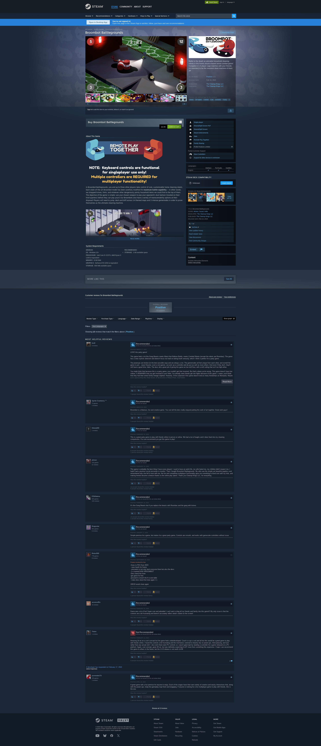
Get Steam (217, 723)
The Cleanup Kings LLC (215, 84)
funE (93, 343)
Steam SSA (158, 727)
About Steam (158, 723)
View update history (196, 230)
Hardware (178, 732)
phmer (94, 460)
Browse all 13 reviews (159, 708)
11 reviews (95, 464)
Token (94, 631)
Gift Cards (157, 740)
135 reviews (95, 501)
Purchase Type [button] (106, 319)
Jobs (177, 727)
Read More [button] (227, 382)
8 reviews (95, 558)
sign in (222, 2)
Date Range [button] (135, 319)
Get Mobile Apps (219, 727)
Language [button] (122, 319)
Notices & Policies (198, 732)
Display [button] (160, 319)
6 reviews (95, 531)
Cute (211, 99)
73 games (95, 403)
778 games (95, 556)
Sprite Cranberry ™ (99, 401)
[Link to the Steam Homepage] (94, 9)
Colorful (206, 99)
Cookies (195, 736)
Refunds (195, 740)
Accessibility (196, 727)
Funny (225, 99)
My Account (217, 736)
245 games (95, 678)
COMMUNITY (126, 6)
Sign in (89, 109)
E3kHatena (96, 496)
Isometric (218, 99)
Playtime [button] (148, 319)
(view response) (91, 669)
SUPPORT (147, 6)
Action (191, 99)
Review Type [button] (91, 319)
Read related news (195, 234)
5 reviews (95, 345)
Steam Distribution (160, 736)
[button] (89, 16)
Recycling (178, 736)
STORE (114, 6)
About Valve (179, 723)
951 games (95, 529)
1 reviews (95, 405)
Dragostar (95, 526)
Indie (206, 211)
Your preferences (230, 297)
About (137, 6)
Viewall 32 (229, 197)
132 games (95, 462)
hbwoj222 (95, 428)
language (230, 2)
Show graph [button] (228, 318)
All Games (88, 29)
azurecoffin (96, 602)
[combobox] (204, 16)
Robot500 (95, 553)
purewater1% (97, 676)
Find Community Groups (197, 241)
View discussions (195, 237)
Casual (201, 211)
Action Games (99, 29)
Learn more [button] (226, 183)
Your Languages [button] (98, 326)
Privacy (194, 723)
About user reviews (215, 297)
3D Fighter (198, 99)
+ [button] (229, 99)
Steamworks (158, 732)
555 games (95, 499)
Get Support (217, 732)
